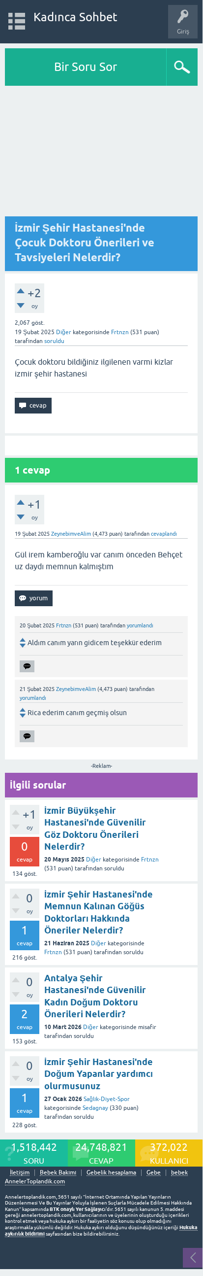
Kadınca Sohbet (75, 17)
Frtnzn (150, 859)
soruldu (54, 341)
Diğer (63, 332)
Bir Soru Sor (85, 66)
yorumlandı (140, 625)
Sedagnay (95, 1107)
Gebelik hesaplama (111, 1173)
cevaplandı (164, 534)
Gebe (153, 1173)
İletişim (19, 1173)
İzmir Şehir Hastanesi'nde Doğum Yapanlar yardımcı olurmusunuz (98, 1074)
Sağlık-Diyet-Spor (107, 1099)
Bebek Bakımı (58, 1173)
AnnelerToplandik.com (35, 1181)
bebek (179, 1173)
